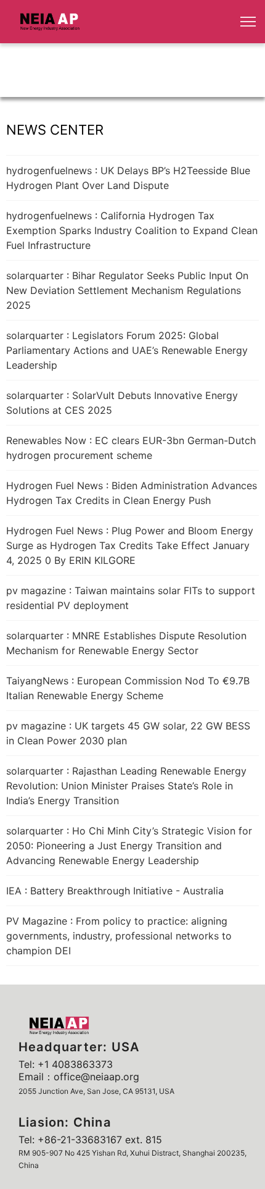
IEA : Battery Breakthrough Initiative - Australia (115, 890)
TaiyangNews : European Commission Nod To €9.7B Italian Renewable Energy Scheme (128, 688)
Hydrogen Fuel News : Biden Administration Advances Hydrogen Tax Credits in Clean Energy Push (131, 492)
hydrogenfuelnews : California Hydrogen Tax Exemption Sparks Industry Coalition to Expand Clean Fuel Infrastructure (132, 230)
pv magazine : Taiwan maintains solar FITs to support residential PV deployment (130, 597)
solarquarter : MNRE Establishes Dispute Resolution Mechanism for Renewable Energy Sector (126, 643)
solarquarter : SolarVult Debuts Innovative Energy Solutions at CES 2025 (122, 402)
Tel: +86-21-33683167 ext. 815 (90, 1139)
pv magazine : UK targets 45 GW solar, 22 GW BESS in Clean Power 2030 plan (128, 733)
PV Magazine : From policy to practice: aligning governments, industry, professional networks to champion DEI (119, 936)
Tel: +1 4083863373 (65, 1064)
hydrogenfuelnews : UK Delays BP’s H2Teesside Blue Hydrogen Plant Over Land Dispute (128, 177)
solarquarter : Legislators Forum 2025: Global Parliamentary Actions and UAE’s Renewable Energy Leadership (127, 350)
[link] (50, 21)
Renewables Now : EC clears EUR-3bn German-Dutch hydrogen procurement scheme (131, 447)
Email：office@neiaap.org (78, 1076)
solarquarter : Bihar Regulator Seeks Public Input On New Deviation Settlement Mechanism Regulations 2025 (127, 290)
